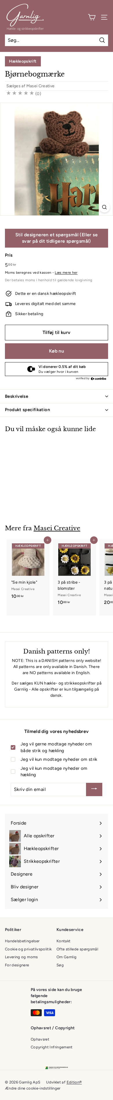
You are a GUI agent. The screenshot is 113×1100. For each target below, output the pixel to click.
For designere (17, 965)
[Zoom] (104, 207)
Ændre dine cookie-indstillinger (33, 1088)
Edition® (74, 1082)
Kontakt (63, 941)
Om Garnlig (67, 957)
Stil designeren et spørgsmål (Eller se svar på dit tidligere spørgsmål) (56, 238)
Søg (60, 965)
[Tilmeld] (94, 789)
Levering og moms (21, 957)
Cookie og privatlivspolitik (28, 949)
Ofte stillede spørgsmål (77, 949)
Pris (8, 255)
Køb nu (56, 351)
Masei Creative (40, 86)
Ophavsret (40, 1039)
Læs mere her (66, 273)
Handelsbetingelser (22, 941)
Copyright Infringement (52, 1047)
